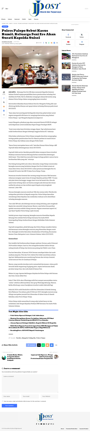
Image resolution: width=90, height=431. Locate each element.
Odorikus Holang (7, 41)
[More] (57, 42)
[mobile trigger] (3, 8)
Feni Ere (18, 338)
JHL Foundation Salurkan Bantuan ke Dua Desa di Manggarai (80, 55)
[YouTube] (41, 424)
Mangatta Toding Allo (29, 338)
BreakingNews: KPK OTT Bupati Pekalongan (27, 330)
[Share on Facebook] (43, 42)
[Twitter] (81, 35)
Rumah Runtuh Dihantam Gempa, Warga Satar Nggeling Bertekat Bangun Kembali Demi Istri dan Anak (80, 89)
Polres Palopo (40, 338)
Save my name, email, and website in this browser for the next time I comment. (25, 401)
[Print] (54, 42)
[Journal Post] (45, 8)
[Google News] (44, 424)
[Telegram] (81, 43)
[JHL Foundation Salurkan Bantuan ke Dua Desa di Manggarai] (66, 56)
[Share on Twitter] (46, 42)
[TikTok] (49, 424)
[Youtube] (68, 43)
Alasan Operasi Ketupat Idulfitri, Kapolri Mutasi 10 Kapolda (33, 323)
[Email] (51, 42)
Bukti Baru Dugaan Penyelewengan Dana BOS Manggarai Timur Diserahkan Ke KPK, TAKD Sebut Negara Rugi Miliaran (33, 327)
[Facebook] (68, 35)
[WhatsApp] (53, 424)
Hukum (5, 26)
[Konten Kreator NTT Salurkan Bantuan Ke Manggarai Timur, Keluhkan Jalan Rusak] (66, 65)
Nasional (74, 59)
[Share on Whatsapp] (49, 42)
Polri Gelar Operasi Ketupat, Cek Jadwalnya (27, 315)
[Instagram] (46, 424)
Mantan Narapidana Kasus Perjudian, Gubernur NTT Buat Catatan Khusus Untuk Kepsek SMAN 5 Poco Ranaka (31, 319)
